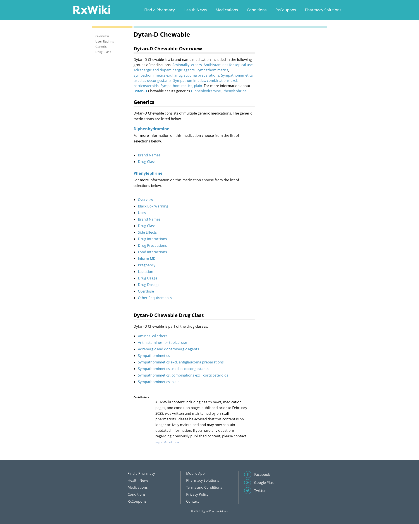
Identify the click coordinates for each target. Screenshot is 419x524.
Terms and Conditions (204, 487)
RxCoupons (285, 9)
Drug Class (147, 161)
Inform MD (147, 258)
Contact (192, 501)
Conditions (257, 9)
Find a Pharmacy (159, 9)
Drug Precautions (152, 245)
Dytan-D (140, 91)
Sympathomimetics (212, 70)
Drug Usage (147, 278)
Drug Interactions (152, 238)
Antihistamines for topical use (228, 64)
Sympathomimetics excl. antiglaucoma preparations (176, 75)
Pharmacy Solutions (323, 9)
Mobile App (195, 473)
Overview (145, 199)
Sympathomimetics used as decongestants (173, 368)
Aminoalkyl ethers (187, 64)
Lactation (145, 271)
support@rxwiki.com (167, 442)
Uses (142, 212)
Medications (227, 9)
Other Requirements (155, 297)
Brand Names (149, 155)
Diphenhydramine (206, 91)
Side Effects (147, 232)
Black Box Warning (153, 206)
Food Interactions (152, 252)
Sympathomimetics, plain (181, 85)
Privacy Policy (197, 494)
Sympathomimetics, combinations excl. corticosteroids (183, 375)
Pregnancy (146, 265)
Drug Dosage (149, 284)
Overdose (146, 291)
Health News (195, 9)
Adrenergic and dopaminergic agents (164, 70)
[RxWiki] (91, 9)
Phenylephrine (235, 91)
